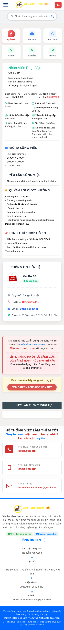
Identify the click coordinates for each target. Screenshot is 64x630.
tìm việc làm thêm (26, 247)
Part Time (10, 118)
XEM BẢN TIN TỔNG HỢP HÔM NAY (32, 387)
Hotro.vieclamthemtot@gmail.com (37, 487)
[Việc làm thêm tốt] (32, 509)
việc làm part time (32, 344)
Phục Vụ (36, 134)
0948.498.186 (27, 451)
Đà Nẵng (27, 81)
